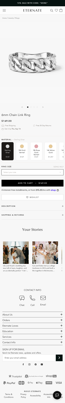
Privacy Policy (23, 396)
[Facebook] (23, 364)
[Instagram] (29, 364)
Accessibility (35, 395)
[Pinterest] (36, 364)
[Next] (42, 107)
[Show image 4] (37, 107)
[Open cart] (61, 10)
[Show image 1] (27, 107)
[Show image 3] (34, 107)
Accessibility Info (49, 396)
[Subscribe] (59, 358)
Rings (17, 18)
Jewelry (11, 18)
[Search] (51, 10)
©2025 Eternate (32, 391)
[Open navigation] (4, 10)
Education (7, 331)
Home (4, 18)
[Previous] (22, 107)
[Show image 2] (31, 107)
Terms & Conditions (8, 396)
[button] (57, 395)
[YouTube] (42, 364)
